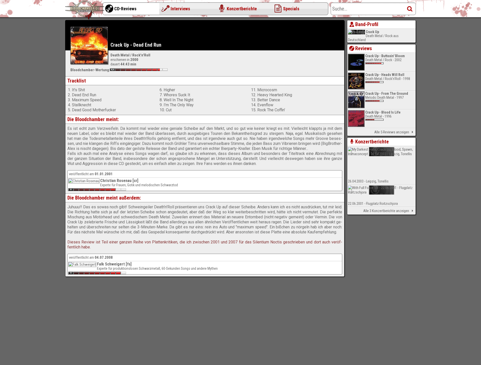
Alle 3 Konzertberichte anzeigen (386, 211)
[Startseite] (85, 10)
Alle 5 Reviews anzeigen (391, 132)
